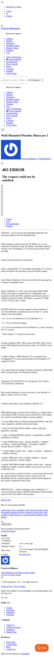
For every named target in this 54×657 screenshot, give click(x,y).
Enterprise (10, 630)
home (8, 510)
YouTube (10, 615)
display (21, 512)
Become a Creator (13, 7)
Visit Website (6, 573)
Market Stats (11, 632)
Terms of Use (6, 586)
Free (8, 53)
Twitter (9, 608)
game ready (38, 512)
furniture (20, 510)
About (9, 219)
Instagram (10, 612)
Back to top (6, 500)
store (45, 512)
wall (13, 510)
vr (16, 510)
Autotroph (25, 654)
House (3, 517)
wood (25, 515)
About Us (10, 625)
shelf (45, 515)
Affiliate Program (13, 627)
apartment (29, 512)
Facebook (10, 610)
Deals (8, 66)
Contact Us (11, 649)
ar (21, 515)
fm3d (27, 510)
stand (3, 510)
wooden (4, 515)
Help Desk (10, 642)
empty (40, 510)
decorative (32, 515)
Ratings (9, 226)
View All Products (13, 57)
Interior (40, 515)
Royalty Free (24, 554)
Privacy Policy (20, 586)
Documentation (12, 224)
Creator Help (11, 644)
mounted (14, 512)
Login (8, 11)
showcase (34, 510)
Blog (8, 647)
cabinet (11, 515)
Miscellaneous (45, 159)
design (17, 515)
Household (5, 512)
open (46, 510)
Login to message (8, 531)
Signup (9, 16)
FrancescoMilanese (29, 159)
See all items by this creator (23, 573)
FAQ (8, 221)
